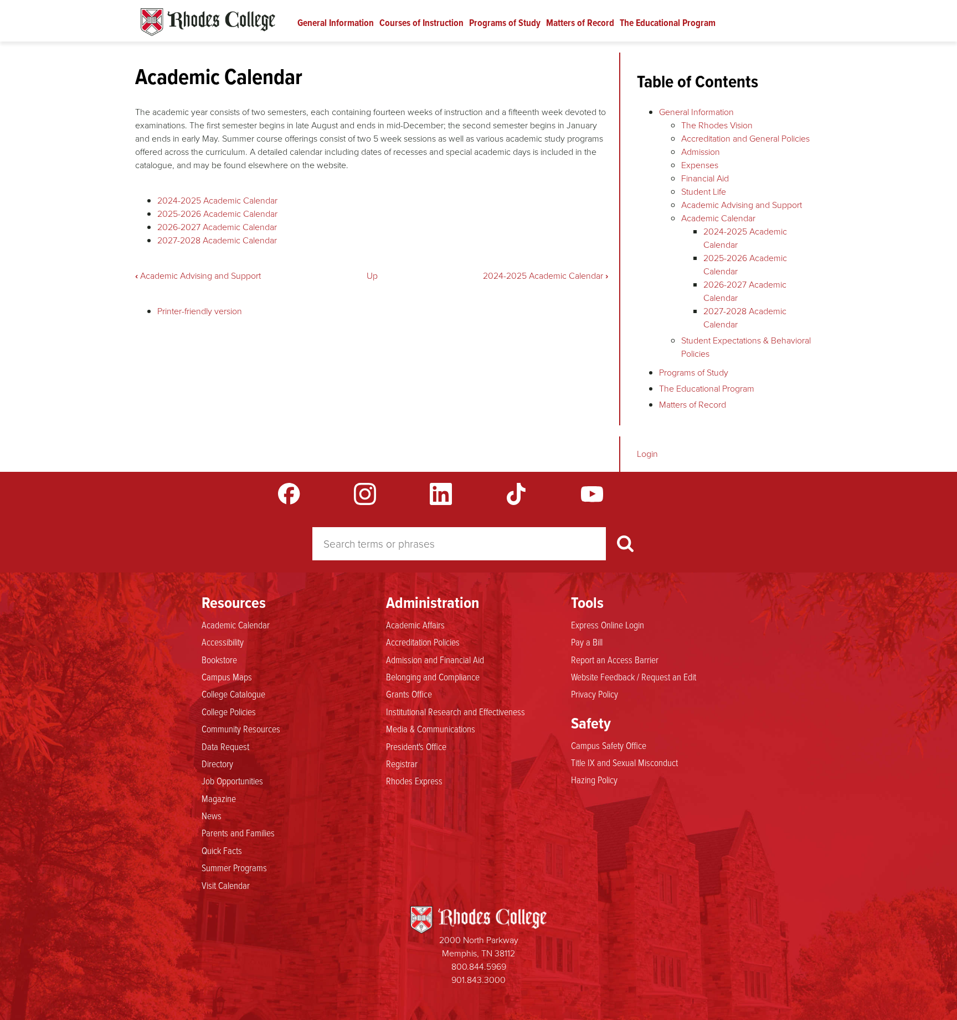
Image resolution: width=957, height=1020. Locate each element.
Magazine (219, 798)
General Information (335, 22)
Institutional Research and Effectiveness (455, 711)
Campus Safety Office (608, 745)
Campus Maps (227, 676)
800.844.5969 (478, 966)
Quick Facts (222, 850)
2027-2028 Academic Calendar (217, 240)
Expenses (699, 165)
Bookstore (219, 659)
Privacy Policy (594, 693)
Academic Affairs (415, 624)
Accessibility (223, 641)
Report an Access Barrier (614, 659)
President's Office (416, 746)
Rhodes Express (414, 780)
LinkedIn (441, 494)
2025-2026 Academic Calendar (217, 213)
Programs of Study (505, 22)
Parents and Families (238, 832)
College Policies (229, 711)
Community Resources (241, 728)
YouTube (592, 494)
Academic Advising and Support (198, 275)
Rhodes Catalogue (208, 22)
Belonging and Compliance (433, 676)
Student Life (703, 191)
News (212, 815)
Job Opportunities (232, 780)
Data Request (225, 746)
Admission (700, 151)
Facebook (289, 494)
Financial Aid (705, 178)
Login (647, 453)
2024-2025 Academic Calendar (217, 200)
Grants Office (409, 693)
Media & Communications (430, 728)
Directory (217, 763)
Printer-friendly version (199, 311)
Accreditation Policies (423, 641)
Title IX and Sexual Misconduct (624, 762)
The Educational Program (668, 22)
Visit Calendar (226, 885)
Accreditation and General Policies (745, 138)
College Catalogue (233, 693)
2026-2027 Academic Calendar (217, 227)
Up (372, 275)
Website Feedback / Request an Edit (633, 676)
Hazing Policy (594, 779)
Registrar (402, 763)
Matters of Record (580, 22)
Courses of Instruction (421, 22)
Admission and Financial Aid (435, 659)
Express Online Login (607, 624)
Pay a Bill (587, 641)
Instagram (365, 494)
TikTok (516, 494)
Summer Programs (234, 867)
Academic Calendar (718, 218)
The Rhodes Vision (717, 125)
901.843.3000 (478, 980)
